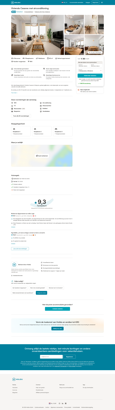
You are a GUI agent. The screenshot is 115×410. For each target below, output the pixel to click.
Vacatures (14, 387)
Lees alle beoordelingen (20, 248)
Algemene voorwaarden (57, 407)
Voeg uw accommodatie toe (66, 387)
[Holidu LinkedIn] (62, 403)
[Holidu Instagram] (59, 403)
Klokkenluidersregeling (87, 407)
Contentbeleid (76, 407)
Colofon (47, 407)
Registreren (95, 2)
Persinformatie (39, 390)
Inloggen (88, 2)
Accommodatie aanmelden (76, 2)
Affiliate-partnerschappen (42, 392)
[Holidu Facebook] (65, 403)
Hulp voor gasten (40, 387)
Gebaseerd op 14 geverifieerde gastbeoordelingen (42, 208)
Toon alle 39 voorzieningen (21, 116)
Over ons (14, 390)
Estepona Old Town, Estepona (42, 11)
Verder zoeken (57, 309)
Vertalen (13, 227)
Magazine (14, 392)
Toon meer (14, 92)
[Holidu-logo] (19, 2)
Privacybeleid (67, 407)
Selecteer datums (90, 75)
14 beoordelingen (28, 11)
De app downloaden (88, 387)
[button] (90, 70)
